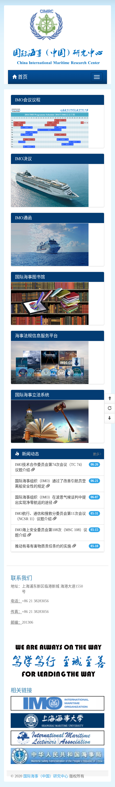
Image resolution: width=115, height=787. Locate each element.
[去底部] (109, 418)
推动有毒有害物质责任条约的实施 (43, 546)
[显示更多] (97, 454)
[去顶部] (109, 399)
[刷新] (109, 409)
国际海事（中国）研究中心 (45, 776)
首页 (22, 77)
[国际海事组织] (57, 703)
